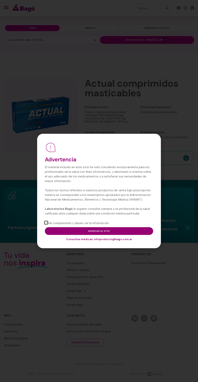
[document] (99, 191)
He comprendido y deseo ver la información (78, 223)
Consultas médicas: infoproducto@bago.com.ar (99, 239)
